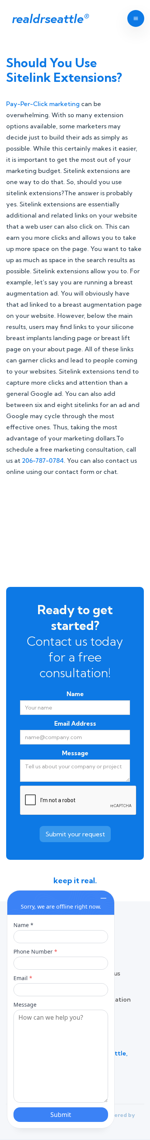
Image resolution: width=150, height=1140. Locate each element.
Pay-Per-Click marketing (43, 104)
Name (75, 694)
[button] (132, 18)
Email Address (75, 723)
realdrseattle (50, 18)
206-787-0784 (43, 460)
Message (75, 753)
